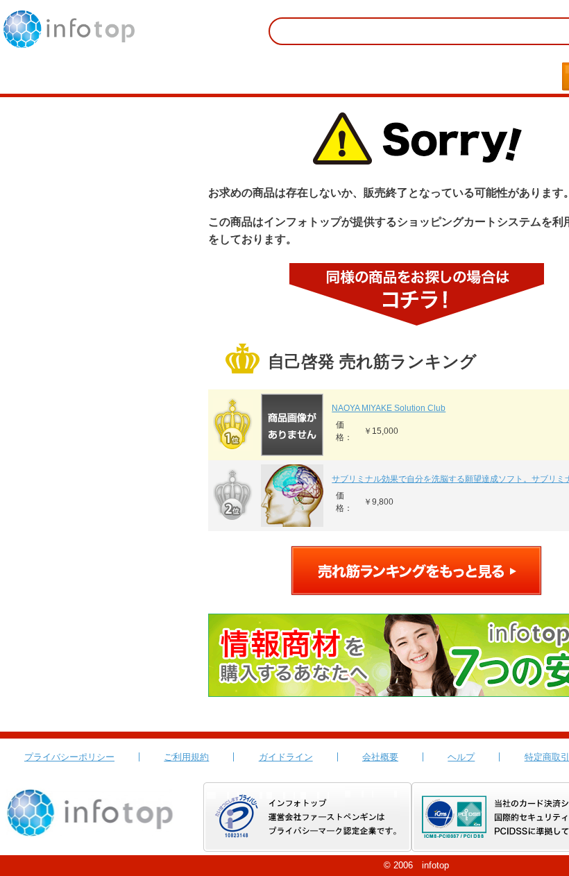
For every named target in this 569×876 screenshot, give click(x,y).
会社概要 (380, 757)
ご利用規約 (186, 757)
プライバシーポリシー (69, 757)
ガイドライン (286, 757)
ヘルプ (461, 757)
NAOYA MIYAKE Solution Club (388, 408)
